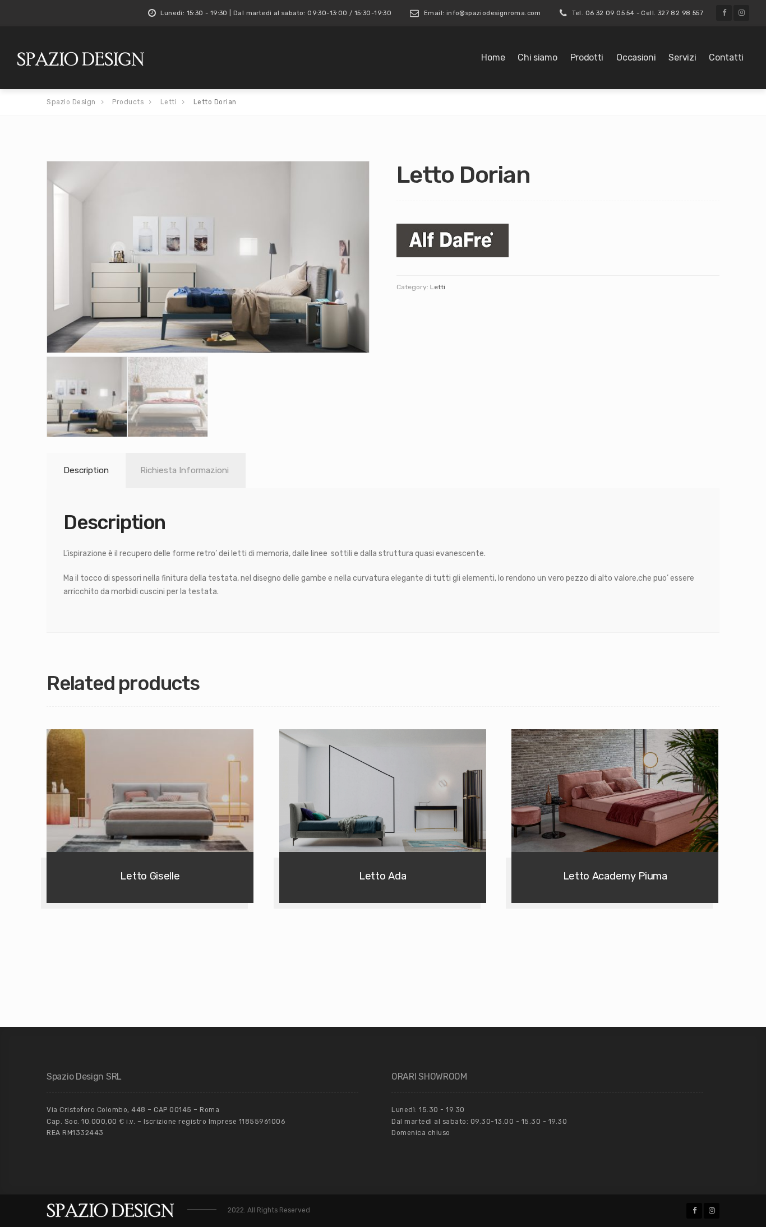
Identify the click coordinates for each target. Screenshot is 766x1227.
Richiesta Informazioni (184, 470)
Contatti (726, 57)
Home (493, 57)
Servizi (682, 57)
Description (86, 470)
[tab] (84, 470)
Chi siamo (537, 57)
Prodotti (587, 57)
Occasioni (636, 57)
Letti (437, 287)
